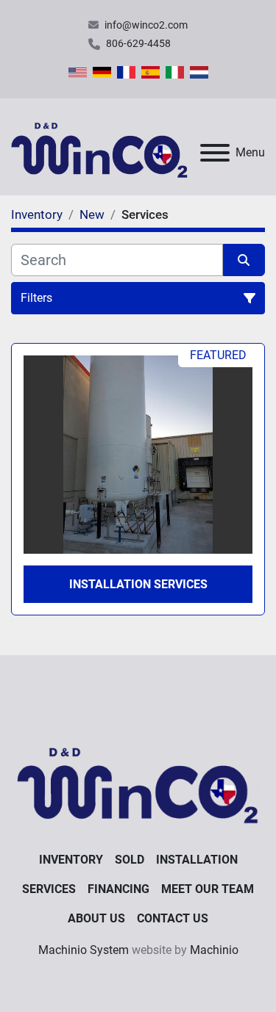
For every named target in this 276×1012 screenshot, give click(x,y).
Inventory (71, 860)
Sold (129, 860)
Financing (118, 889)
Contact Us (172, 918)
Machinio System (83, 950)
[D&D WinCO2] (138, 780)
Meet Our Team (207, 889)
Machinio (214, 950)
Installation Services (138, 584)
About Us (96, 918)
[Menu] (215, 153)
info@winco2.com (146, 25)
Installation (197, 860)
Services (49, 889)
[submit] (244, 260)
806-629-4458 (138, 43)
